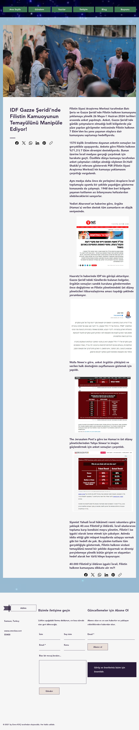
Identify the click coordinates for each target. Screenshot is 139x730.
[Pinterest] (44, 143)
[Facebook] (17, 143)
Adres (23, 608)
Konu (66, 645)
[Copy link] (51, 143)
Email (41, 645)
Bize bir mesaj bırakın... (50, 656)
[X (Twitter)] (24, 143)
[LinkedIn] (37, 143)
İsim (41, 634)
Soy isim (68, 634)
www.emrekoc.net (13, 630)
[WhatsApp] (30, 143)
